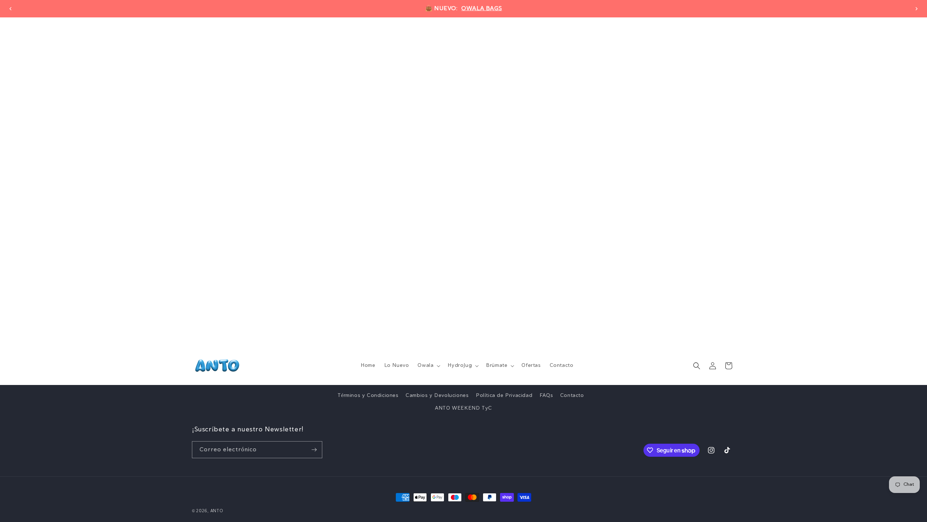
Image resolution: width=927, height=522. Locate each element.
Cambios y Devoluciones (437, 395)
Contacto (572, 395)
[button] (428, 365)
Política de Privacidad (504, 395)
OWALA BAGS (481, 8)
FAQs (546, 395)
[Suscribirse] (314, 449)
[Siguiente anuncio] (916, 9)
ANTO (216, 511)
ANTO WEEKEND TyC (463, 408)
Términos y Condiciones (367, 395)
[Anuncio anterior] (10, 9)
